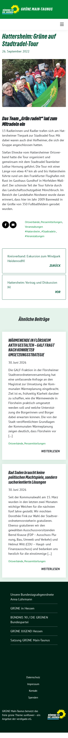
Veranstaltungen (34, 226)
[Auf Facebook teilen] (5, 224)
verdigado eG (24, 719)
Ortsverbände (32, 222)
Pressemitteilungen (51, 222)
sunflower (29, 715)
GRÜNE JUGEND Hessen (26, 631)
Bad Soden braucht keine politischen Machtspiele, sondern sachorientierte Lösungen (32, 477)
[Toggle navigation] (62, 24)
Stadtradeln (49, 231)
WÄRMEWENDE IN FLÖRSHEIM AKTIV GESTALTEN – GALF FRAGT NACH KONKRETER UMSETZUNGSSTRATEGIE (31, 347)
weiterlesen (50, 451)
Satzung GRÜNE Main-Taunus (30, 640)
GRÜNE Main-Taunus (37, 9)
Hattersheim (33, 231)
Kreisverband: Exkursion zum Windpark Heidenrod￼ (34, 261)
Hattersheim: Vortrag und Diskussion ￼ (34, 287)
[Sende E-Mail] (13, 224)
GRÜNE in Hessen (22, 608)
